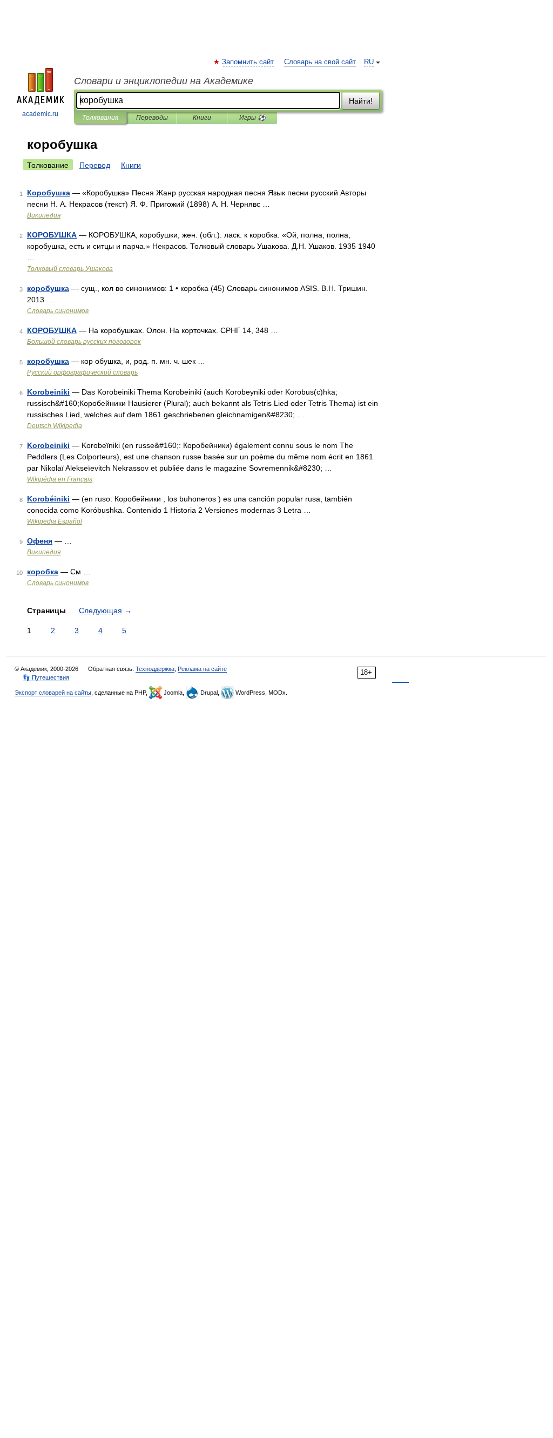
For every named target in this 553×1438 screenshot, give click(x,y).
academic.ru (40, 114)
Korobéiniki (48, 498)
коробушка (48, 288)
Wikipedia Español (54, 521)
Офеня (39, 541)
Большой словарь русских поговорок (84, 341)
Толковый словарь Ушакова (70, 269)
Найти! (361, 101)
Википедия (43, 215)
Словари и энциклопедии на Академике (163, 81)
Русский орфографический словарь (82, 372)
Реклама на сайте (202, 669)
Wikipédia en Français (59, 479)
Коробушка (48, 192)
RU (369, 62)
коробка (42, 571)
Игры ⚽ (252, 117)
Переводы (152, 117)
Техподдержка (155, 669)
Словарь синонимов (58, 311)
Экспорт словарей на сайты (53, 692)
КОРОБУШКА (52, 234)
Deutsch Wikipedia (54, 426)
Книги (202, 117)
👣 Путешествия (46, 677)
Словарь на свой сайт (320, 62)
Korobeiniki (48, 392)
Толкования (100, 117)
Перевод (94, 165)
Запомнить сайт (248, 62)
